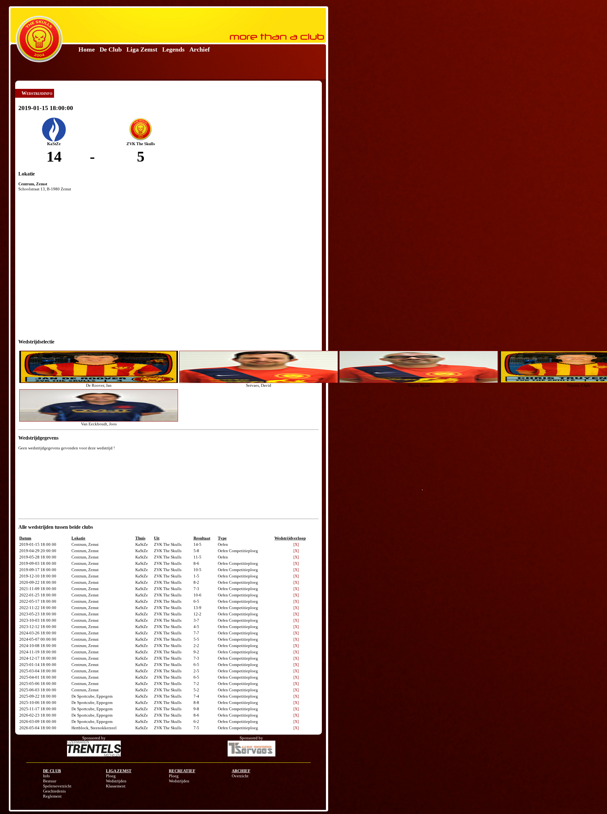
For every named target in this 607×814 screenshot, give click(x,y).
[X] (296, 544)
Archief (199, 49)
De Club (111, 49)
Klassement (116, 786)
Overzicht (240, 776)
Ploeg (111, 776)
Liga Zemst (141, 49)
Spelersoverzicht (57, 786)
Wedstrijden (116, 781)
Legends (173, 49)
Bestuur (49, 781)
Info (46, 776)
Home (86, 49)
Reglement (52, 796)
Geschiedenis (54, 791)
